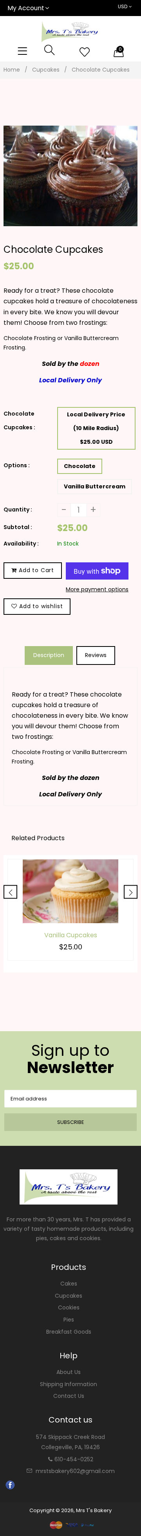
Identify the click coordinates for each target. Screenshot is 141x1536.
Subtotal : (18, 527)
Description (48, 655)
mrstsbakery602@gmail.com (75, 1471)
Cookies (69, 1307)
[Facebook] (10, 1487)
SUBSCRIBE (70, 1122)
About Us (68, 1372)
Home (12, 70)
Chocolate (80, 466)
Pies (68, 1320)
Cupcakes (46, 70)
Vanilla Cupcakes (70, 935)
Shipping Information (68, 1384)
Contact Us (68, 1396)
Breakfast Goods (68, 1332)
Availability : (21, 543)
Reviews (96, 655)
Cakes (68, 1284)
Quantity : (18, 509)
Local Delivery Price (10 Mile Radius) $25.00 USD (96, 428)
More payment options (97, 589)
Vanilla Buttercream (94, 486)
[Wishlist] (85, 52)
